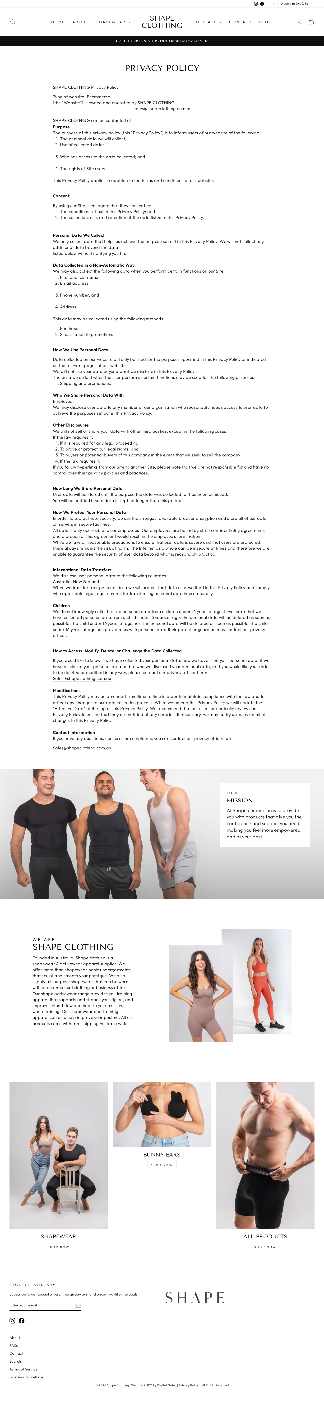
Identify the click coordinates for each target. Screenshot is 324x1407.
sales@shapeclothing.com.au (163, 108)
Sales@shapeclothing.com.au (82, 678)
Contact (16, 1353)
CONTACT (240, 21)
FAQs (14, 1345)
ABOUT (80, 21)
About (14, 1337)
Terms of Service (23, 1369)
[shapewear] (58, 1155)
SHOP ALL (206, 21)
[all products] (265, 1155)
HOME (58, 21)
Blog (266, 21)
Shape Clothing (162, 22)
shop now (58, 1247)
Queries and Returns (26, 1377)
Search (15, 1361)
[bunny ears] (162, 1114)
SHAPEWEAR (111, 21)
